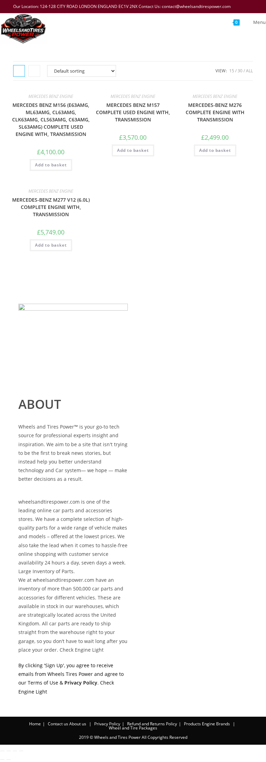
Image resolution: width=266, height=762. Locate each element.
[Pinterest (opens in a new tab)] (223, 6)
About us (77, 724)
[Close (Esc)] (21, 751)
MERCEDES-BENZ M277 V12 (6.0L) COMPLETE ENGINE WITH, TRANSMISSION (51, 207)
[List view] (34, 71)
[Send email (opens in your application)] (249, 6)
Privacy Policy (107, 724)
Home (35, 724)
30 (240, 71)
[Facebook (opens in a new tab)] (214, 6)
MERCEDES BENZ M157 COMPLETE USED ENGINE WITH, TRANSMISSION (133, 112)
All (249, 71)
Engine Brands (216, 724)
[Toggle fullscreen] (8, 751)
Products (192, 724)
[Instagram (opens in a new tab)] (232, 6)
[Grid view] (19, 71)
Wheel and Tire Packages (133, 728)
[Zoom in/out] (2, 751)
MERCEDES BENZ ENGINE (50, 96)
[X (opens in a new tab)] (205, 6)
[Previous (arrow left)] (2, 759)
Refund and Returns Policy (152, 724)
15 (231, 71)
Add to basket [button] (51, 165)
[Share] (14, 751)
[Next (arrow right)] (8, 759)
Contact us (58, 724)
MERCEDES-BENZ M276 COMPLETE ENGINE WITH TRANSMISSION (215, 112)
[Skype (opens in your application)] (241, 6)
